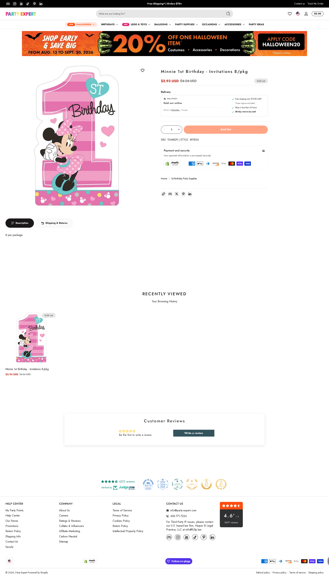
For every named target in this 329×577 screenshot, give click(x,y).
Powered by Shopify (38, 572)
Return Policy (13, 531)
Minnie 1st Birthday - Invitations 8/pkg (27, 369)
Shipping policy (316, 572)
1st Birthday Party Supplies (184, 178)
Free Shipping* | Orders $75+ (164, 3)
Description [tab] (22, 223)
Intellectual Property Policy (128, 531)
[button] (298, 13)
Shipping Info (13, 536)
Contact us (299, 3)
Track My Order (315, 3)
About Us (64, 510)
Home (164, 178)
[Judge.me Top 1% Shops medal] (206, 484)
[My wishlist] (290, 13)
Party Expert (21, 572)
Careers (63, 515)
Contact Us (11, 542)
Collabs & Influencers (71, 526)
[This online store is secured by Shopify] (172, 163)
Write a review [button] (193, 433)
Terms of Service (122, 510)
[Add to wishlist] (142, 70)
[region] (164, 4)
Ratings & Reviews (70, 521)
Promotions (11, 526)
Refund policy (263, 572)
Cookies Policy (121, 521)
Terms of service (297, 572)
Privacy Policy (121, 515)
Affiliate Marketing (69, 531)
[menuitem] (30, 510)
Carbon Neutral (68, 536)
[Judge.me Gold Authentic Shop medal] (191, 484)
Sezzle (9, 547)
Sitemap (63, 542)
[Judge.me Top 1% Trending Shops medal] (221, 484)
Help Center (12, 515)
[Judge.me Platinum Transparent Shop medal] (177, 484)
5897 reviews (231, 522)
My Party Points (14, 510)
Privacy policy (279, 572)
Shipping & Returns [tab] (56, 223)
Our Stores (11, 521)
